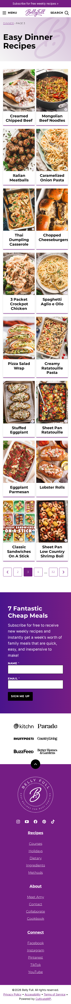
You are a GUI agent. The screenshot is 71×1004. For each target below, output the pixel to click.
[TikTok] (53, 821)
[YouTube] (26, 821)
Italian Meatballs (19, 177)
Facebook (35, 943)
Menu (12, 12)
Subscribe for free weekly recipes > (36, 3)
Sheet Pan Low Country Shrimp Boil (52, 551)
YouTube (35, 972)
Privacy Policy (12, 994)
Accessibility (33, 994)
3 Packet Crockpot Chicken (19, 304)
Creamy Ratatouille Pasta (52, 368)
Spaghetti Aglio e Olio (52, 301)
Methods (35, 873)
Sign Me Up (20, 696)
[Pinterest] (44, 821)
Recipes (35, 833)
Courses (35, 844)
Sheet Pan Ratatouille (52, 430)
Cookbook (35, 919)
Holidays (36, 851)
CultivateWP (43, 998)
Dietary (36, 858)
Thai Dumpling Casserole (19, 240)
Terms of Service (54, 994)
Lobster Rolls (52, 487)
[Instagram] (18, 821)
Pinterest (35, 957)
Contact (35, 904)
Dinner (8, 23)
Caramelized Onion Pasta (52, 177)
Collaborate (35, 911)
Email (14, 678)
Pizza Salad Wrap (19, 365)
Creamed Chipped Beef (19, 118)
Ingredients (35, 865)
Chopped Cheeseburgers (53, 237)
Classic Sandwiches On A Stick (19, 551)
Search (56, 12)
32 (53, 572)
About (36, 886)
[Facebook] (35, 821)
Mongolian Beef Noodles (52, 118)
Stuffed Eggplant (19, 430)
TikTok (35, 965)
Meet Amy (35, 897)
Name (13, 663)
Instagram (35, 950)
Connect (35, 932)
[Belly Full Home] (35, 13)
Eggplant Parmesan (19, 489)
